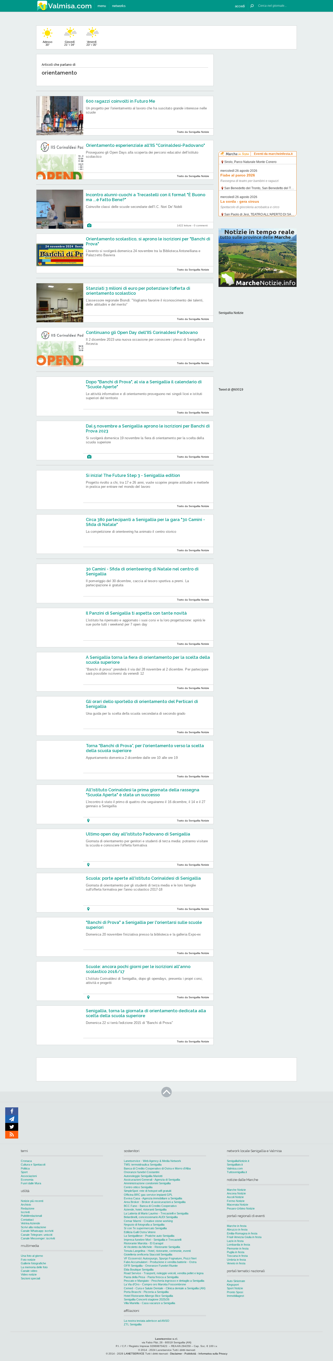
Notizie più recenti (32, 1200)
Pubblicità (190, 1353)
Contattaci (27, 1219)
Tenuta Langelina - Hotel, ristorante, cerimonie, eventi (157, 1250)
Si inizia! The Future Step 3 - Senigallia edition (133, 475)
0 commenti (201, 225)
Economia (27, 1179)
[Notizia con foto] (89, 225)
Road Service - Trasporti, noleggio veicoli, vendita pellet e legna (163, 1273)
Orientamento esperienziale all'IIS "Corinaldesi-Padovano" (145, 145)
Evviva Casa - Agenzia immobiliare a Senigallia (153, 1198)
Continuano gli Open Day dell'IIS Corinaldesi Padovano (142, 332)
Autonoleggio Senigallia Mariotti (143, 1176)
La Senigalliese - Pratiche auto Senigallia (149, 1235)
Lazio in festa (235, 1240)
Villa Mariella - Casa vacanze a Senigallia (149, 1303)
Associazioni (29, 1176)
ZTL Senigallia (133, 1324)
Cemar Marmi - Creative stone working (148, 1220)
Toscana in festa (237, 1255)
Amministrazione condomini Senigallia (147, 1183)
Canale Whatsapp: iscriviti (37, 1230)
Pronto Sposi (235, 1292)
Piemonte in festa (237, 1248)
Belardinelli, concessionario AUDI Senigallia (151, 1217)
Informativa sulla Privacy (212, 1353)
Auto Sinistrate (236, 1281)
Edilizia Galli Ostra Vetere (140, 1232)
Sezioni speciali (30, 1278)
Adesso (47, 43)
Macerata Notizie (237, 1204)
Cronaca (26, 1160)
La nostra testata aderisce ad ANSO (146, 1320)
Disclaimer (176, 1353)
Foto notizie (28, 1259)
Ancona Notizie (236, 1193)
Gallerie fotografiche (33, 1263)
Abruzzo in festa (237, 1229)
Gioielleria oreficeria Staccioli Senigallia (148, 1254)
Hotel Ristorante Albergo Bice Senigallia (148, 1295)
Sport (24, 1172)
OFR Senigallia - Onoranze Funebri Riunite (151, 1265)
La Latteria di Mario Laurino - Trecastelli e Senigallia (156, 1213)
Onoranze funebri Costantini (141, 1172)
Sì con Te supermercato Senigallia (145, 1228)
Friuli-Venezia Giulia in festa (244, 1237)
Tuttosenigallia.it (237, 1172)
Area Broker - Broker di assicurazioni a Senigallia (154, 1202)
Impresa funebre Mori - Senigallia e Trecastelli (152, 1239)
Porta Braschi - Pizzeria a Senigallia (146, 1291)
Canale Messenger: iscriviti (38, 1238)
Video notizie (29, 1274)
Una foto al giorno (32, 1255)
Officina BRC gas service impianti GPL (148, 1194)
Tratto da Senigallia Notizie (193, 131)
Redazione (27, 1208)
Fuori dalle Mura (31, 1183)
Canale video (29, 1270)
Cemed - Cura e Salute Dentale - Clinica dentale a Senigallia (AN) (165, 1288)
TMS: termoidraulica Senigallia (143, 1164)
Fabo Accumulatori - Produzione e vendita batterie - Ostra (160, 1262)
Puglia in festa (235, 1252)
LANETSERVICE (134, 1353)
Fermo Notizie (236, 1200)
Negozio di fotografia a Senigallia (144, 1224)
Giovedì (69, 43)
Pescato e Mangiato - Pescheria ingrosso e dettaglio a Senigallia (164, 1280)
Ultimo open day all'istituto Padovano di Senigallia (138, 834)
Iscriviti (25, 1212)
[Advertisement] (258, 86)
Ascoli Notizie (235, 1197)
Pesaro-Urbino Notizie (241, 1208)
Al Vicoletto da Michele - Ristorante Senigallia (152, 1246)
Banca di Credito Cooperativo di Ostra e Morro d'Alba (157, 1168)
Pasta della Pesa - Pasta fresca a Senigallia (151, 1277)
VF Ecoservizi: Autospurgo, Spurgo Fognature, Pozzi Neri (160, 1258)
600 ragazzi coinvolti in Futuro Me (120, 101)
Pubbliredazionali (31, 1215)
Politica (25, 1168)
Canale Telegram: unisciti (36, 1234)
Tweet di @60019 (231, 389)
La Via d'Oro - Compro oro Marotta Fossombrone (155, 1284)
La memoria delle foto (34, 1267)
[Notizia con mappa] (88, 820)
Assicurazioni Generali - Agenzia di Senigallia (152, 1179)
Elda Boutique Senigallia (138, 1269)
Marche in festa (236, 1225)
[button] (240, 6)
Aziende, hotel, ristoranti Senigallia (145, 1209)
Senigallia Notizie (231, 313)
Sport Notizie (235, 1288)
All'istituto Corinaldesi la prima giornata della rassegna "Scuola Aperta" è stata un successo (142, 792)
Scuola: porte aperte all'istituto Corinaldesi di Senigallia (143, 878)
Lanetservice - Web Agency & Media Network (152, 1160)
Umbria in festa (236, 1259)
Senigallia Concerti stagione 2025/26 (146, 1299)
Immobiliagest (235, 1295)
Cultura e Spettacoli (33, 1164)
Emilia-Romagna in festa (242, 1233)
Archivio (26, 1204)
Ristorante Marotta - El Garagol (143, 1243)
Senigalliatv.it (235, 1164)
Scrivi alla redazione (33, 1227)
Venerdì (91, 43)
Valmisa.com (235, 1168)
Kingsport (233, 1284)
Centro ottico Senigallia (138, 1187)
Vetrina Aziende (30, 1223)
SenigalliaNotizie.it (238, 1160)
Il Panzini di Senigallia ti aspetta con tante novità (136, 613)
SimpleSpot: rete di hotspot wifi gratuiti (147, 1190)
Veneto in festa (236, 1263)
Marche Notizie (236, 1189)
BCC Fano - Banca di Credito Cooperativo (150, 1205)
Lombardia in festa (238, 1244)
